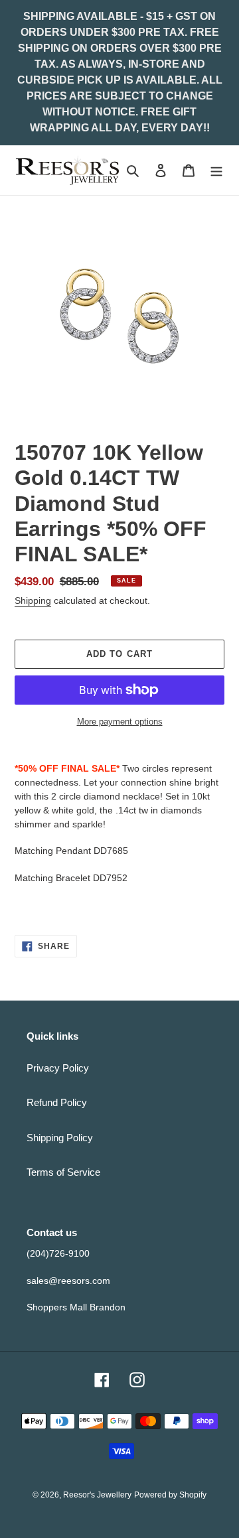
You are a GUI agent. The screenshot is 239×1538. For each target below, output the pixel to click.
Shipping (33, 600)
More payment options (120, 722)
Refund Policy (57, 1102)
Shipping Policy (60, 1137)
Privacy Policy (58, 1068)
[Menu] (216, 170)
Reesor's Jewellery (97, 1495)
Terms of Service (63, 1172)
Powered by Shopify (170, 1495)
